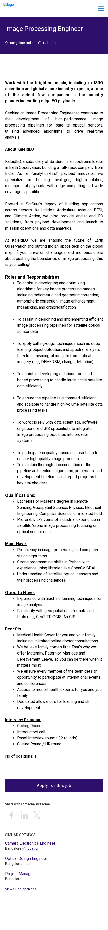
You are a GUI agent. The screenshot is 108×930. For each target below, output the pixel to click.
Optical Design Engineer (26, 858)
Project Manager (19, 873)
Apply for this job (54, 785)
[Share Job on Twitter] (37, 815)
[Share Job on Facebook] (11, 815)
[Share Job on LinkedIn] (24, 815)
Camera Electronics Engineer (30, 843)
